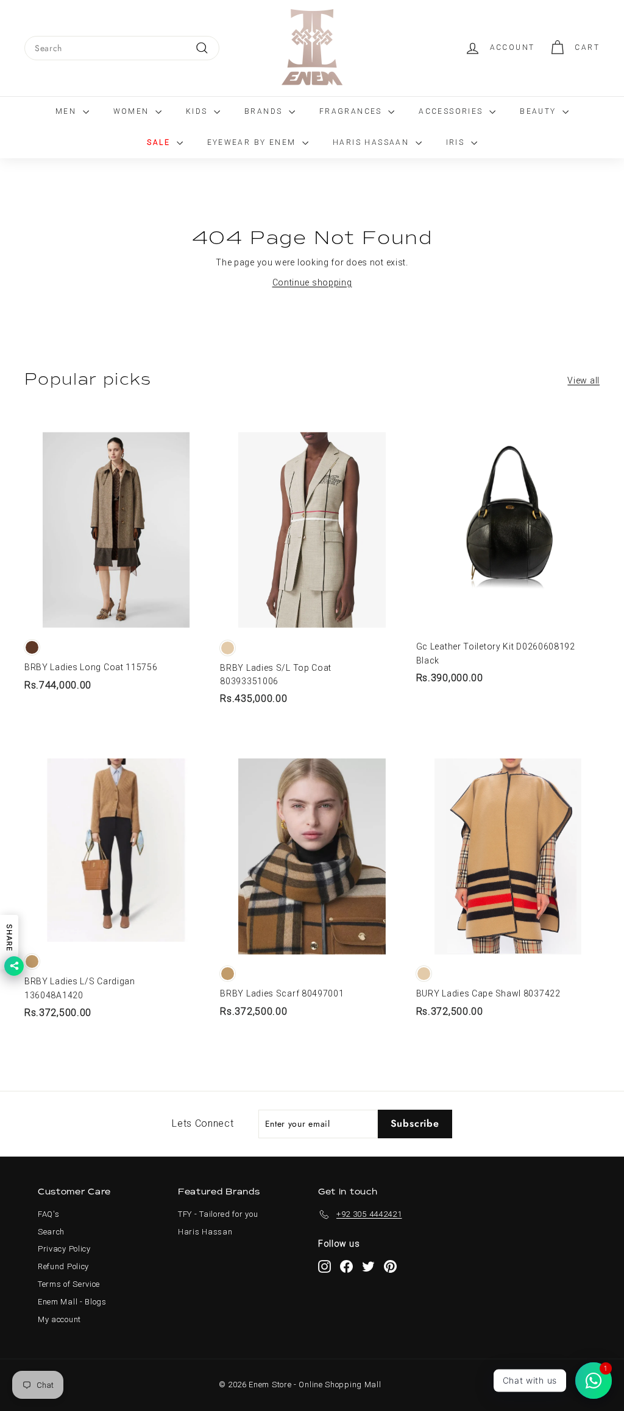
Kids (198, 111)
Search (51, 1231)
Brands (265, 111)
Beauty (539, 111)
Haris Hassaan (373, 142)
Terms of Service (69, 1284)
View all (583, 380)
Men (67, 111)
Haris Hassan (205, 1231)
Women (132, 111)
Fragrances (352, 111)
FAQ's (49, 1214)
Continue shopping (312, 282)
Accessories (452, 111)
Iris (457, 142)
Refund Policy (63, 1266)
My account (59, 1319)
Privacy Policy (64, 1248)
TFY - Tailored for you (218, 1214)
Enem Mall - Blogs (72, 1301)
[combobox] (121, 48)
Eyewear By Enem (253, 142)
